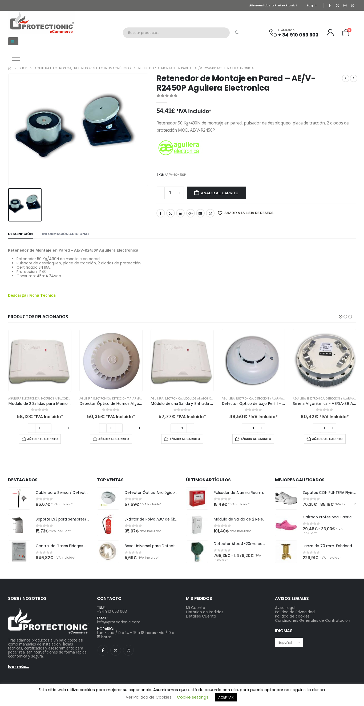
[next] (353, 78)
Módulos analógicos (56, 399)
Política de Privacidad (295, 612)
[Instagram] (345, 5)
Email (200, 213)
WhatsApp (210, 213)
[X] (337, 5)
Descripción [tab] (20, 233)
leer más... (18, 666)
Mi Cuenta (195, 607)
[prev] (345, 78)
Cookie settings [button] (192, 697)
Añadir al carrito (219, 193)
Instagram (128, 650)
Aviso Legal (285, 607)
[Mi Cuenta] (330, 32)
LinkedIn (180, 213)
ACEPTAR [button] (226, 697)
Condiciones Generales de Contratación (312, 620)
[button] (13, 41)
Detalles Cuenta (201, 616)
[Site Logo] (41, 22)
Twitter (170, 213)
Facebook (160, 213)
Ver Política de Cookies (149, 697)
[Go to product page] (40, 360)
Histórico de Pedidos (204, 612)
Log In (312, 5)
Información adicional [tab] (66, 233)
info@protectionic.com (118, 622)
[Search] (237, 32)
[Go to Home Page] (9, 68)
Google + (190, 213)
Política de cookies (292, 616)
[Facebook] (329, 5)
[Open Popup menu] (16, 59)
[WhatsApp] (352, 5)
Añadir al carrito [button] (42, 439)
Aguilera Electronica (24, 399)
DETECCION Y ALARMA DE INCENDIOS (136, 399)
